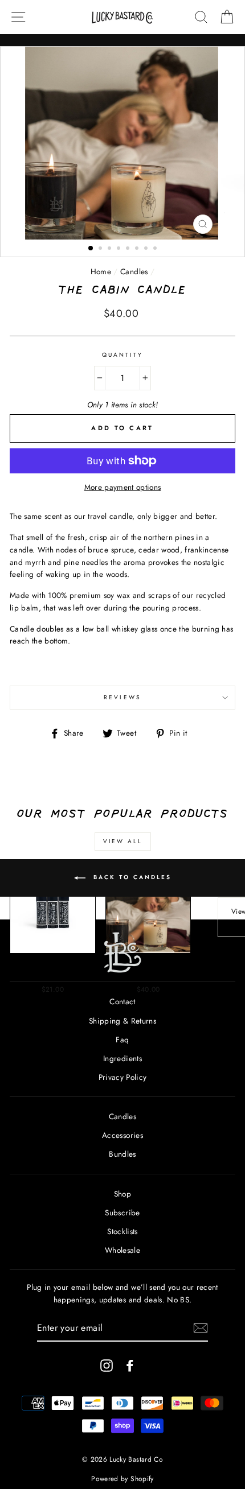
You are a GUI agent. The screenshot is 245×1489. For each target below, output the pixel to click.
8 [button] (156, 249)
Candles (134, 271)
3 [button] (110, 249)
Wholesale (122, 1250)
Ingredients (122, 1058)
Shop (122, 1193)
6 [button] (138, 249)
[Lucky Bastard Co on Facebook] (130, 1365)
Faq (122, 1039)
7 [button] (147, 249)
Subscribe (122, 1212)
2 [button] (101, 249)
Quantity (122, 354)
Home (101, 271)
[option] (122, 143)
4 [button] (119, 249)
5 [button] (129, 249)
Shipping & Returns (122, 1020)
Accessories (122, 1135)
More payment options (122, 487)
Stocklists (122, 1231)
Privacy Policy (123, 1077)
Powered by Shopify (122, 1479)
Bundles (122, 1154)
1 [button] (91, 248)
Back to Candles (131, 877)
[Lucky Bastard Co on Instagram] (106, 1365)
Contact (122, 1001)
